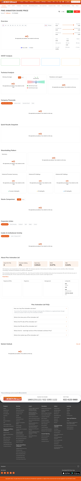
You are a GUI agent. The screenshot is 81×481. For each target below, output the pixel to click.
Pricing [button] (49, 1)
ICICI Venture (56, 441)
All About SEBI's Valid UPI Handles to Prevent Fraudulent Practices (34, 409)
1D (3, 25)
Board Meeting (13, 224)
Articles (68, 408)
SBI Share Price (6, 432)
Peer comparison (43, 5)
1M (8, 25)
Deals (58, 5)
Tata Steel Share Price (7, 444)
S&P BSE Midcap (57, 410)
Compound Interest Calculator (45, 411)
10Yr (23, 25)
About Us (18, 420)
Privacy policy (18, 425)
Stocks (4, 408)
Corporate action (52, 5)
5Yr (20, 25)
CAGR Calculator (44, 427)
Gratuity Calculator (45, 420)
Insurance (5, 415)
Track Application (70, 428)
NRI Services (18, 417)
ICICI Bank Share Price (20, 457)
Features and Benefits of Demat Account (33, 423)
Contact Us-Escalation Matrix (20, 423)
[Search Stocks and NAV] (57, 2)
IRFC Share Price (6, 439)
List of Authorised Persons (72, 425)
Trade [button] (26, 1)
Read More (5, 276)
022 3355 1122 (50, 399)
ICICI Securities (57, 432)
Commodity (5, 411)
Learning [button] (37, 1)
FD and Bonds (6, 413)
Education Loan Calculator (46, 430)
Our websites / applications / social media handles (72, 423)
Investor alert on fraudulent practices (21, 430)
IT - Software (7, 13)
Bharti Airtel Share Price (20, 453)
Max (25, 25)
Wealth (17, 415)
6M (12, 25)
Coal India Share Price (20, 455)
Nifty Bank (56, 420)
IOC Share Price (6, 440)
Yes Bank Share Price (7, 442)
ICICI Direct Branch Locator (21, 436)
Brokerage (18, 408)
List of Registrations (20, 440)
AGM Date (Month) (69, 293)
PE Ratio (49, 25)
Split (26, 224)
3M (10, 25)
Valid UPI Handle (19, 442)
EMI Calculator (44, 418)
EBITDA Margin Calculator (46, 413)
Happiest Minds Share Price (21, 448)
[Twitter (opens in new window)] (8, 473)
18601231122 (34, 399)
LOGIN (68, 1)
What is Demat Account (33, 416)
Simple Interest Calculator (46, 408)
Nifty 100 (56, 419)
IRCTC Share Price (6, 437)
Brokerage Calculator (45, 421)
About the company (66, 5)
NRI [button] (53, 1)
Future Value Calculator (45, 414)
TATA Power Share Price (21, 451)
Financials (25, 5)
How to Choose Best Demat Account (34, 421)
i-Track (68, 420)
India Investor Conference (8, 426)
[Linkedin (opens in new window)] (11, 473)
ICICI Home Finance (58, 445)
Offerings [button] (43, 1)
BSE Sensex (56, 413)
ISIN (66, 289)
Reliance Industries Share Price (8, 435)
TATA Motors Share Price (21, 459)
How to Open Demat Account (33, 436)
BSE (66, 283)
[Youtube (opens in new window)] (14, 473)
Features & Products (20, 434)
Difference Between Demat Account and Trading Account (34, 433)
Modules (68, 413)
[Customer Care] (60, 2)
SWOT (13, 5)
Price (46, 25)
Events (35, 224)
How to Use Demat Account (34, 418)
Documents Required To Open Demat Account (33, 426)
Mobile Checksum (70, 427)
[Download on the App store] (66, 473)
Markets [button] (31, 1)
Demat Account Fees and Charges (33, 429)
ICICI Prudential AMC (58, 440)
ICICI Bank (56, 429)
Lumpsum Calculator (45, 416)
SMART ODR (18, 427)
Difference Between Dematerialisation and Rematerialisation (33, 413)
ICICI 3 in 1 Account (45, 435)
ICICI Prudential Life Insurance (58, 438)
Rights (30, 224)
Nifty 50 (55, 422)
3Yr (17, 25)
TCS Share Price (19, 450)
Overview (4, 5)
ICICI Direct (56, 443)
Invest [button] (22, 1)
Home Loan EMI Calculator (46, 429)
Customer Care (19, 413)
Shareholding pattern (33, 5)
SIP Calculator (44, 425)
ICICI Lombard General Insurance (58, 435)
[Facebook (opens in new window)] (2, 473)
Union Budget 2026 (7, 424)
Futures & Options (6, 420)
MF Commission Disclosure (21, 438)
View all (78, 344)
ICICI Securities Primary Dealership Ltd (58, 448)
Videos (68, 411)
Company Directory (7, 446)
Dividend (20, 224)
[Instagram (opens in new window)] (5, 473)
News (77, 5)
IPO (4, 422)
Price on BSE (24, 47)
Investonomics (69, 415)
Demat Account (44, 437)
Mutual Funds (6, 410)
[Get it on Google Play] (75, 473)
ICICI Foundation (57, 430)
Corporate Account (45, 441)
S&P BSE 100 (56, 411)
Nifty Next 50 (56, 417)
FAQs (73, 5)
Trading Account (44, 439)
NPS (4, 419)
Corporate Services (19, 419)
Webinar (68, 410)
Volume (31, 47)
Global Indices (56, 408)
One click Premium (19, 411)
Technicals (19, 5)
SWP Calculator (44, 423)
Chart (9, 5)
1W (5, 25)
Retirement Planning (20, 410)
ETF (4, 417)
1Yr (15, 25)
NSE (66, 287)
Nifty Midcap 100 (57, 415)
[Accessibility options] (63, 2)
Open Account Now (76, 1)
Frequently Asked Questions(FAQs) (19, 432)
